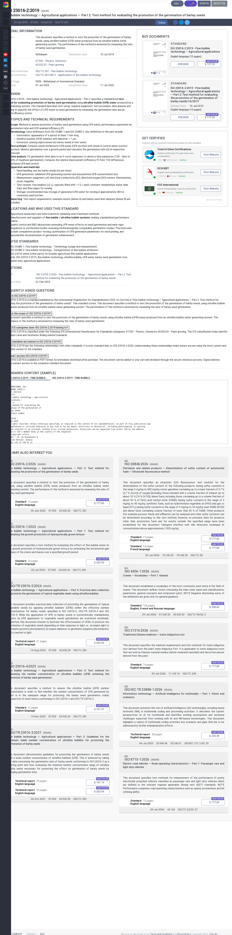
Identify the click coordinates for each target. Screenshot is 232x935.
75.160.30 (182, 555)
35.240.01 (175, 743)
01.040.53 (164, 614)
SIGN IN (204, 3)
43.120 (171, 809)
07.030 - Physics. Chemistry (51, 60)
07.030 (34, 22)
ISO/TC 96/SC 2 (196, 614)
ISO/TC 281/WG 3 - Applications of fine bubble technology (68, 74)
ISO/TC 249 (189, 673)
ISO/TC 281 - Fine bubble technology (56, 71)
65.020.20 (46, 22)
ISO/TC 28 (196, 555)
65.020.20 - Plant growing (50, 64)
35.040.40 (161, 743)
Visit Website (211, 154)
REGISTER (219, 3)
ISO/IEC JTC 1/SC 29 (196, 743)
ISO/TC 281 (61, 22)
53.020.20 (178, 614)
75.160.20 (167, 555)
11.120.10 (174, 673)
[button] (161, 22)
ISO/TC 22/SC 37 (187, 809)
